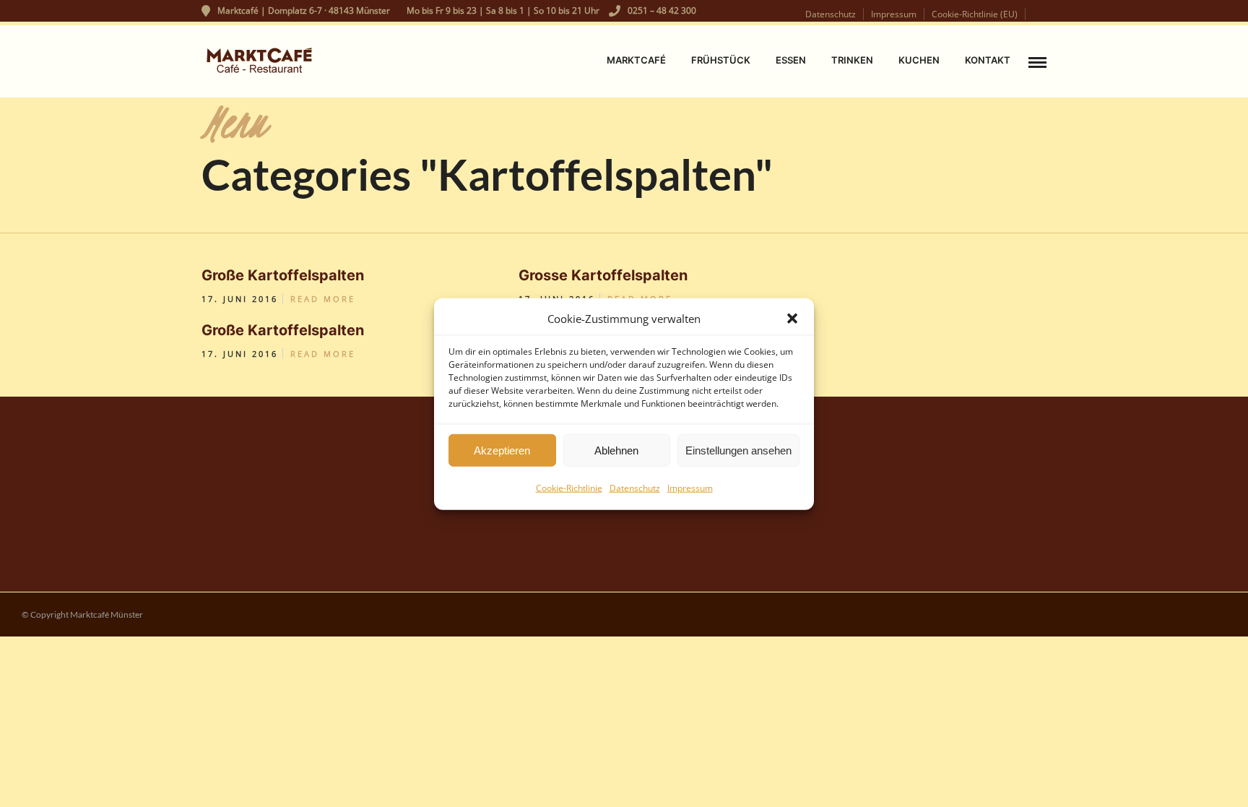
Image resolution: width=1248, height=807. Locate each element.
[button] (792, 318)
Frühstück (720, 60)
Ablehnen (616, 450)
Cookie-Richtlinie (569, 487)
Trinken (852, 60)
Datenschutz (635, 487)
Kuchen (919, 60)
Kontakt (987, 60)
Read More (322, 298)
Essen (791, 60)
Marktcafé (636, 60)
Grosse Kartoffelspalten (603, 275)
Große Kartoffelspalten (283, 275)
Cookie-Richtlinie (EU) (975, 14)
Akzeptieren (502, 450)
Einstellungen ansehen (738, 450)
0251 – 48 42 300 (662, 10)
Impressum (690, 487)
